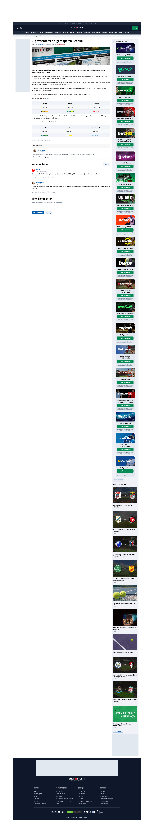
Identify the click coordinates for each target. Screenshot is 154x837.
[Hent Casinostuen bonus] (125, 284)
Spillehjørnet (46, 141)
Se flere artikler (118, 731)
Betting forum (82, 791)
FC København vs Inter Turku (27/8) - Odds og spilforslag (124, 555)
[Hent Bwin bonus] (125, 262)
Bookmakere (49, 33)
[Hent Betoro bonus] (125, 112)
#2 (32, 192)
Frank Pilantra (41, 44)
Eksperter (36, 799)
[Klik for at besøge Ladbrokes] (96, 112)
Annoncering (104, 796)
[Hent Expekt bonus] (125, 328)
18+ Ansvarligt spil (84, 817)
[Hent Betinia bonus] (125, 69)
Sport (27, 33)
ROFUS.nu (74, 23)
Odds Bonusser (60, 794)
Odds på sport (38, 794)
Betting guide (113, 33)
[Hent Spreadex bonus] (125, 393)
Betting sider (59, 791)
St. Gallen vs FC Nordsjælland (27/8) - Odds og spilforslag (124, 579)
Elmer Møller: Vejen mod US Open (123, 652)
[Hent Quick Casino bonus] (125, 48)
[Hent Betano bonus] (125, 220)
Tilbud (57, 804)
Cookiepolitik (104, 804)
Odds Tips (36, 791)
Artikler (65, 33)
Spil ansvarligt (62, 23)
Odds (41, 33)
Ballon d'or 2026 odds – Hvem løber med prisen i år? (125, 628)
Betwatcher (96, 33)
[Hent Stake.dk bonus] (125, 177)
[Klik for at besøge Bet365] (70, 112)
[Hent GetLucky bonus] (125, 349)
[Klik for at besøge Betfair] (44, 112)
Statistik (104, 33)
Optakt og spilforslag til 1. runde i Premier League (123, 725)
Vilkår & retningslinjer (106, 799)
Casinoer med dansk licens (63, 801)
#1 (32, 177)
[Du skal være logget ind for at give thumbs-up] (33, 141)
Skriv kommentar (38, 213)
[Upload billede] (50, 212)
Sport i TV (87, 33)
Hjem (18, 36)
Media (127, 33)
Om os (102, 794)
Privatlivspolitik (104, 801)
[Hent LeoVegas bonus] (125, 372)
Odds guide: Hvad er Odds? (85, 801)
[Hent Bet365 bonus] (125, 133)
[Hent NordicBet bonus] (125, 438)
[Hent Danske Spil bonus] (125, 461)
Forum (72, 33)
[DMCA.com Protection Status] (75, 812)
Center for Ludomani (40, 804)
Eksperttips (34, 33)
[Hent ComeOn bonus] (125, 307)
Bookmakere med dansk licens (64, 799)
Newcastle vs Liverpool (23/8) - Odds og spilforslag (125, 700)
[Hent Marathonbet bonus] (125, 416)
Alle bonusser (118, 480)
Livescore (79, 33)
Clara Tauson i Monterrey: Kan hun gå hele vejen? (124, 604)
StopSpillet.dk (93, 23)
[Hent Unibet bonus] (125, 199)
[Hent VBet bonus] (125, 156)
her (48, 98)
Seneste (107, 164)
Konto (135, 28)
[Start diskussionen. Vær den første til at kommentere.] (71, 205)
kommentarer (61, 44)
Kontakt (102, 791)
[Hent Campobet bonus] (125, 90)
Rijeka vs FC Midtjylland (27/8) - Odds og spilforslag (125, 530)
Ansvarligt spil (82, 804)
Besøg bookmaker (125, 58)
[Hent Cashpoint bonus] (125, 241)
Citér (54, 177)
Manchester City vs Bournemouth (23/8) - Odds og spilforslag (125, 676)
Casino (121, 33)
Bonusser (58, 33)
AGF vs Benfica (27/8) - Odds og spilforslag (122, 506)
